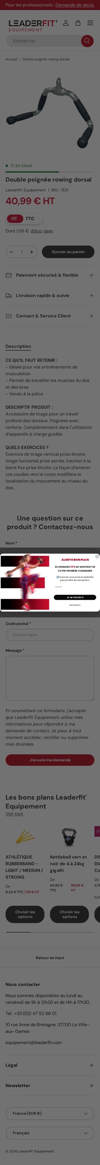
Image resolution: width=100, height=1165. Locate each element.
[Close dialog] (97, 556)
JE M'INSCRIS (75, 597)
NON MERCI (75, 605)
